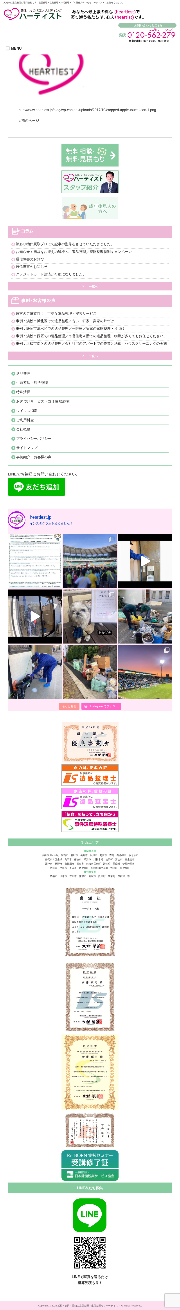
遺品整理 (23, 373)
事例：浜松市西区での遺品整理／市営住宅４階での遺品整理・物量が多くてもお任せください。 (91, 336)
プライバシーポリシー (33, 438)
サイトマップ (26, 448)
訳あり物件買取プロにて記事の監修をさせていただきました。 (65, 244)
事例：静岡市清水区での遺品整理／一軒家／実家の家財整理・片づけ (70, 328)
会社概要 (23, 429)
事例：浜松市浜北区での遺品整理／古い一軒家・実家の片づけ (65, 321)
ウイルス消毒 (26, 411)
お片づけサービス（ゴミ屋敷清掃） (44, 401)
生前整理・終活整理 (32, 383)
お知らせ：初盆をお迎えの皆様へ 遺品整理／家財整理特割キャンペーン (74, 252)
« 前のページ (29, 120)
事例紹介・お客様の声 (33, 457)
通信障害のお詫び (30, 259)
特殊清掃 (23, 392)
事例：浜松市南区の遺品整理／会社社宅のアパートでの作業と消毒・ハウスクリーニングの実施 (91, 343)
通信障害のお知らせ (31, 267)
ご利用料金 (25, 420)
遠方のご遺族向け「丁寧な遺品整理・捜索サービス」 (58, 313)
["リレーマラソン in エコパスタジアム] (90, 561)
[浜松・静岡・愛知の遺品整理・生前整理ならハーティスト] (33, 18)
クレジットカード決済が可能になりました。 (51, 274)
